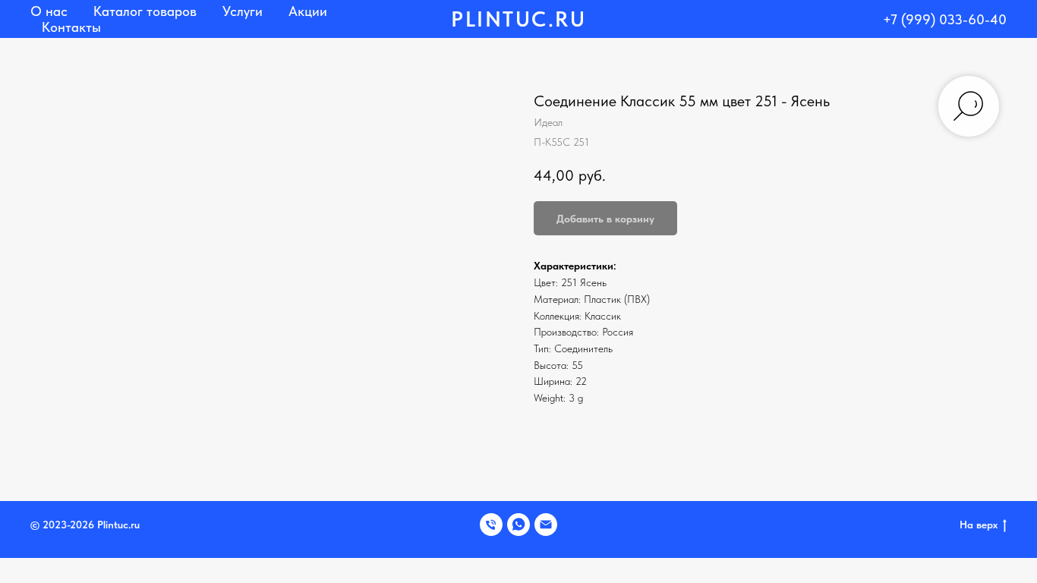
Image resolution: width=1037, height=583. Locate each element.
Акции (307, 11)
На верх (979, 524)
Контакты (71, 27)
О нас (49, 11)
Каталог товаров (145, 11)
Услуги (242, 11)
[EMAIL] (545, 524)
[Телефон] (491, 524)
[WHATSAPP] (518, 524)
